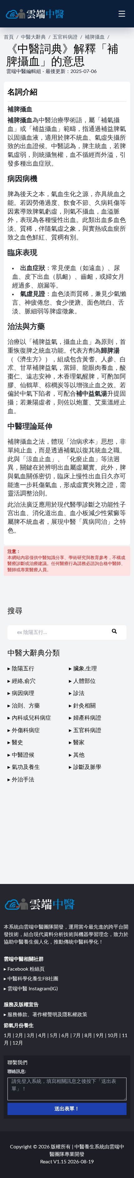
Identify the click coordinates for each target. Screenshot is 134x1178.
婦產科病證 (87, 718)
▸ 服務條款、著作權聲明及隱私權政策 (45, 1014)
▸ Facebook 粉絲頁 (24, 969)
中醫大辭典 (33, 37)
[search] (118, 631)
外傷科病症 (26, 730)
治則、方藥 (26, 705)
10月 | (115, 1035)
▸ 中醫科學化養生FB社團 (31, 978)
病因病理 (23, 693)
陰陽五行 (23, 668)
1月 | (9, 1035)
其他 (78, 755)
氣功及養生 (26, 767)
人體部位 (84, 681)
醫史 (17, 742)
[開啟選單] (121, 13)
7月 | (78, 1035)
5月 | (55, 1035)
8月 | (90, 1035)
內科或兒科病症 (31, 718)
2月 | (21, 1035)
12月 (17, 1042)
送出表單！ (67, 1108)
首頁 (9, 37)
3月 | (32, 1035)
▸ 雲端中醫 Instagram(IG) (31, 988)
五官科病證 (65, 37)
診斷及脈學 (87, 767)
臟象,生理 (85, 668)
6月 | (67, 1035)
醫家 (78, 742)
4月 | (44, 1035)
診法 (78, 693)
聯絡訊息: (16, 1071)
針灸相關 (84, 705)
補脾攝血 (95, 37)
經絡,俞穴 (24, 681)
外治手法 (23, 779)
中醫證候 (23, 755)
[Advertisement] (67, 828)
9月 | (102, 1035)
